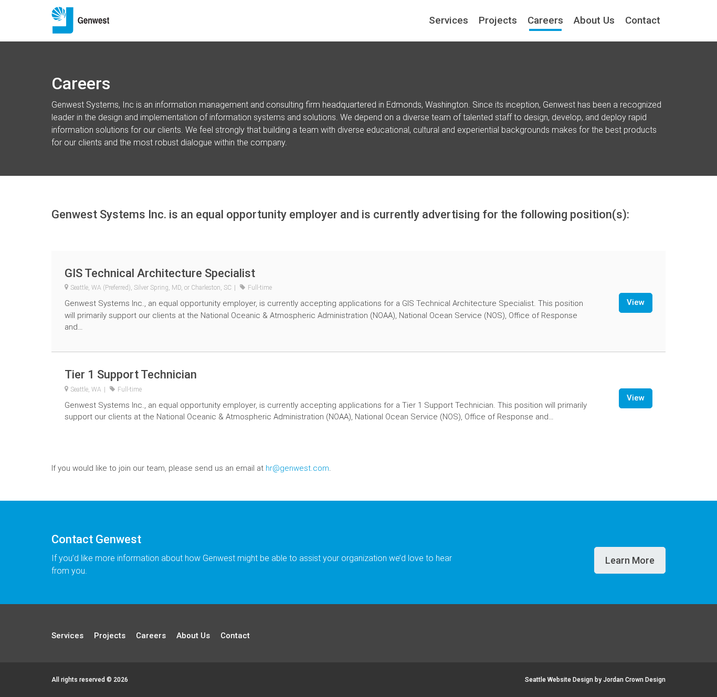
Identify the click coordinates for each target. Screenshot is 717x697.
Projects (498, 20)
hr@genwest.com (297, 468)
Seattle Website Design (559, 679)
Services (448, 20)
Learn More (630, 560)
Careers (545, 20)
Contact (642, 20)
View (636, 302)
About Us (594, 20)
